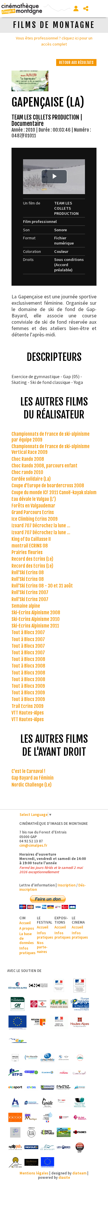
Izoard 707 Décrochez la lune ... (41, 525)
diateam (79, 1173)
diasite (64, 1177)
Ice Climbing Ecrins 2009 (35, 519)
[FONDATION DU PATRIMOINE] (38, 1004)
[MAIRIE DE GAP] (17, 1041)
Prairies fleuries (27, 552)
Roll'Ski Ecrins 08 (28, 572)
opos (30, 928)
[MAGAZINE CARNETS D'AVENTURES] (47, 1132)
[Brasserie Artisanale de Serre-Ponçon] (80, 1057)
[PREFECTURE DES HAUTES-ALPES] (59, 1022)
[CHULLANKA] (64, 1072)
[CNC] (38, 985)
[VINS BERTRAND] (31, 1162)
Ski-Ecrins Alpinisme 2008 (36, 612)
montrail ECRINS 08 (30, 546)
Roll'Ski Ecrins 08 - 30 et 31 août (42, 586)
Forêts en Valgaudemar (33, 506)
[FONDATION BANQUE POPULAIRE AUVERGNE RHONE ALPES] (31, 1102)
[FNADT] (80, 985)
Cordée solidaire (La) (31, 479)
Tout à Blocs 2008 (28, 659)
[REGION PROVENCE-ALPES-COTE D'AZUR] (38, 1022)
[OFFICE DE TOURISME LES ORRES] (64, 1147)
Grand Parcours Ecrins (33, 512)
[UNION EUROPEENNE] (47, 1162)
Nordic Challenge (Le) (32, 785)
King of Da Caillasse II (31, 539)
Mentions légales (34, 1173)
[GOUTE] (47, 1102)
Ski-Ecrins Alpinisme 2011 (35, 626)
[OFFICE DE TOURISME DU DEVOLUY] (47, 1147)
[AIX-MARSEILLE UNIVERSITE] (31, 1057)
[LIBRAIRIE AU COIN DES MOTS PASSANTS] (31, 1132)
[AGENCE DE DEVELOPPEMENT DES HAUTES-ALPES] (15, 1057)
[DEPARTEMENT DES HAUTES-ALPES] (80, 1022)
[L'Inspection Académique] (47, 1117)
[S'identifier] (76, 8)
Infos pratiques (27, 950)
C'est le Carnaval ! (28, 771)
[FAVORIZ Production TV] (64, 1087)
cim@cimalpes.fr (33, 845)
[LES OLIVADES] (15, 1132)
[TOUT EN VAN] (15, 1162)
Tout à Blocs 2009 (28, 686)
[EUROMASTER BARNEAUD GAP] (47, 1087)
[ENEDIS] (31, 1087)
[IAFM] (80, 1102)
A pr (22, 928)
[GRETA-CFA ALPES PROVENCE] (64, 1102)
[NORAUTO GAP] (31, 1147)
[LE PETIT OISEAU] (80, 1117)
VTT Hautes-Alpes (28, 713)
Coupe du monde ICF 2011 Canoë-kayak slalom (54, 492)
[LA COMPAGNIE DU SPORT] (64, 1117)
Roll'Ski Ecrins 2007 (30, 592)
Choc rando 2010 (27, 472)
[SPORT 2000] (80, 1147)
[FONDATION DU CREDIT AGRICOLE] (17, 1004)
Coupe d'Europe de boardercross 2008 (48, 485)
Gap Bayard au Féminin (33, 778)
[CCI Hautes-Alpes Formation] (31, 1072)
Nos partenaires (42, 947)
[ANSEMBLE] (47, 1057)
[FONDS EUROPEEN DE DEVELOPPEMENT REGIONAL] (17, 1022)
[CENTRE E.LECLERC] (47, 1072)
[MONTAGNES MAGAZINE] (80, 1132)
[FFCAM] (80, 1087)
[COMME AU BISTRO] (80, 1072)
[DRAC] (59, 985)
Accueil (25, 922)
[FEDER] (80, 1004)
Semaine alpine (26, 606)
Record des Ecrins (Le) (32, 559)
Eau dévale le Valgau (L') (34, 499)
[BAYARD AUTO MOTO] (64, 1057)
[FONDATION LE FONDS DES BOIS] (59, 1004)
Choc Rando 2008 (28, 459)
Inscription (66, 885)
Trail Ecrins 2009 (27, 706)
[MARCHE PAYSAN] (64, 1132)
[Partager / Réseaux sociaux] (86, 8)
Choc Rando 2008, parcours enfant (44, 466)
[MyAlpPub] (15, 1147)
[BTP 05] (15, 1072)
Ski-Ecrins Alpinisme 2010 (36, 619)
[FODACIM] (15, 1102)
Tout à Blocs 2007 (28, 632)
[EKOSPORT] (15, 1087)
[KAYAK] (15, 1117)
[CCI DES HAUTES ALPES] (17, 985)
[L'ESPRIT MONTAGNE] (31, 1117)
